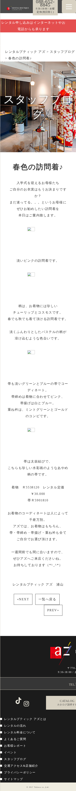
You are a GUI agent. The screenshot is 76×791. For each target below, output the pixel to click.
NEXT (23, 599)
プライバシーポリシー (20, 772)
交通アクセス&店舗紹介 (21, 765)
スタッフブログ (15, 759)
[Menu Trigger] (69, 6)
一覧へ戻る (47, 599)
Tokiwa (37, 787)
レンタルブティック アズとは (25, 719)
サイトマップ (13, 779)
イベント (10, 752)
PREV (53, 610)
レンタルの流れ (15, 725)
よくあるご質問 (15, 739)
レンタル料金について (20, 732)
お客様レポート (15, 745)
